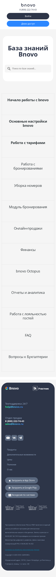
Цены (9, 459)
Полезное (11, 464)
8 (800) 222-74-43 (28, 9)
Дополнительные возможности (21, 454)
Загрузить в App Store (23, 480)
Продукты (11, 449)
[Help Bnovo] (28, 4)
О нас (10, 469)
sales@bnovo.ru (14, 423)
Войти (28, 16)
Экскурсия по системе (23, 494)
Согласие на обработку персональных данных (22, 550)
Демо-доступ (28, 23)
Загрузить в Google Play (24, 487)
